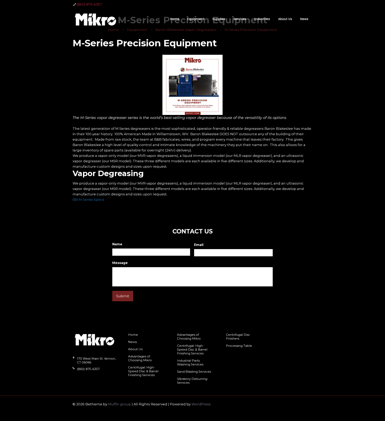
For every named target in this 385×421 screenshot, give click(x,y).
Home (113, 30)
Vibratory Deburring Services (192, 380)
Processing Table (239, 346)
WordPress (201, 404)
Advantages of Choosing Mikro (140, 358)
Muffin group (119, 404)
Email (199, 245)
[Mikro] (96, 19)
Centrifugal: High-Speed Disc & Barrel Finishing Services (143, 371)
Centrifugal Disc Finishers (238, 336)
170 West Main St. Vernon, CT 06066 (96, 360)
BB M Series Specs (88, 200)
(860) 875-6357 (89, 4)
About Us (135, 349)
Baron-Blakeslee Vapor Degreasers (185, 30)
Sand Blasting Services (194, 371)
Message (120, 263)
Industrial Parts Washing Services (190, 362)
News (132, 342)
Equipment (137, 30)
